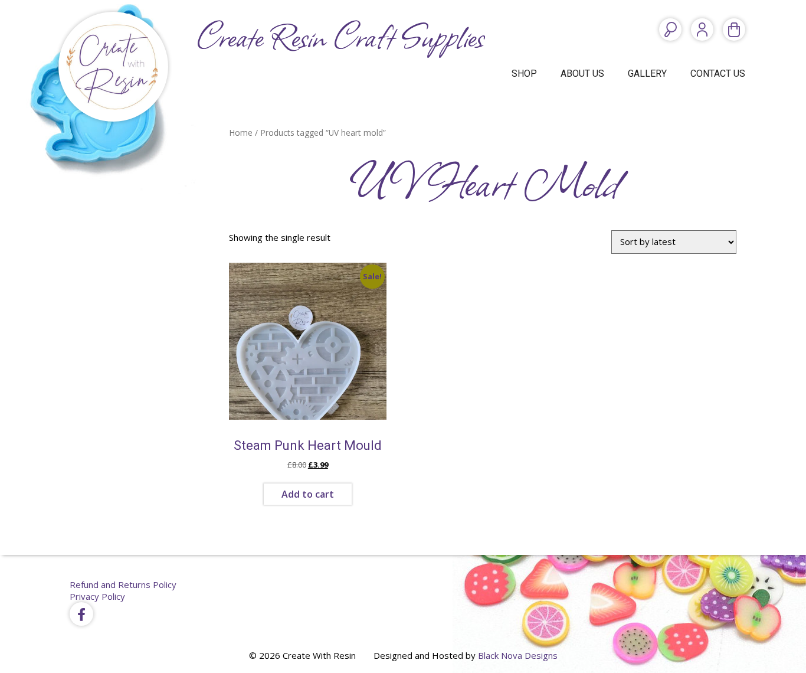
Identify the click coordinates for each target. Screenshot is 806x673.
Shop (524, 73)
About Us (582, 73)
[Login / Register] (702, 29)
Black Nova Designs (518, 655)
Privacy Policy (97, 596)
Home (241, 132)
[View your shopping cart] (734, 29)
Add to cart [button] (307, 494)
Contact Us (717, 73)
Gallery (647, 73)
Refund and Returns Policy (123, 584)
